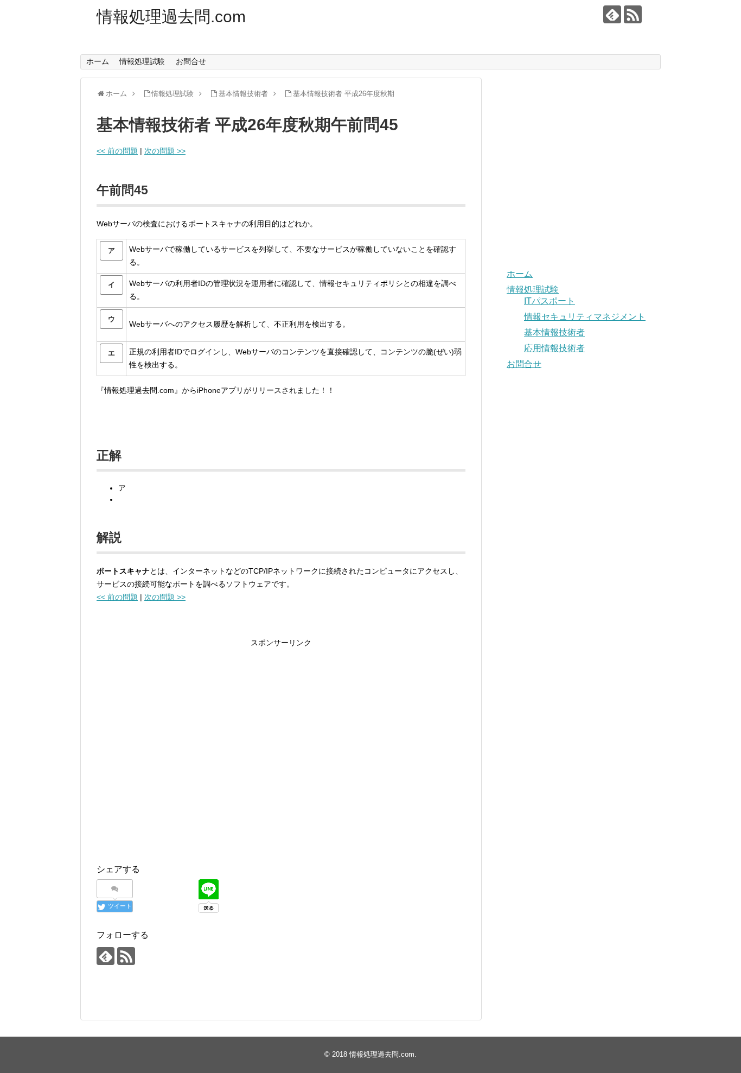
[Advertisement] (188, 759)
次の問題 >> (165, 151)
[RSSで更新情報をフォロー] (633, 14)
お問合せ (191, 61)
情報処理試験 (142, 61)
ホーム (97, 61)
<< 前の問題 (117, 151)
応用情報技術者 (554, 348)
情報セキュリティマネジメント (585, 316)
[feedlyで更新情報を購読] (612, 14)
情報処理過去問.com (171, 17)
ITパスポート (549, 301)
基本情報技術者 (554, 332)
